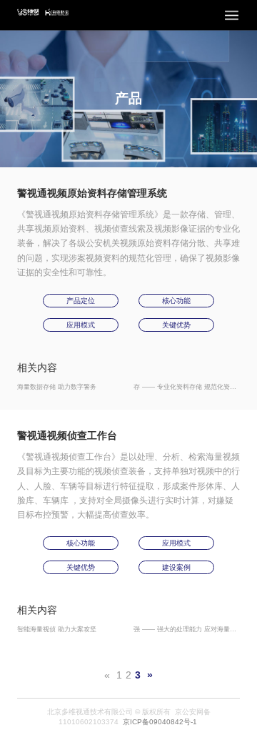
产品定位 (80, 301)
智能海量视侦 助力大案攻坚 (56, 629)
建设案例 (176, 567)
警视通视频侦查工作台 (67, 435)
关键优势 (176, 325)
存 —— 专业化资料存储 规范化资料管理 (191, 386)
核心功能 (176, 301)
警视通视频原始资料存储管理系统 (92, 193)
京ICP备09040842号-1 (160, 722)
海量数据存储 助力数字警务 (56, 386)
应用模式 (80, 325)
